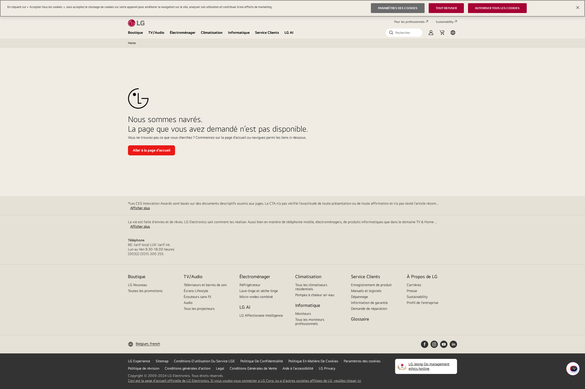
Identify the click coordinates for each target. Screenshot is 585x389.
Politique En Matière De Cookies (313, 361)
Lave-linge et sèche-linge (258, 291)
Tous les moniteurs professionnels (309, 321)
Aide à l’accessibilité (297, 368)
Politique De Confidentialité (261, 361)
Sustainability (444, 21)
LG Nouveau (137, 285)
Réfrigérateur (250, 285)
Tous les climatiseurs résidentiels (311, 287)
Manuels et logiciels (366, 291)
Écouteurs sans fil (197, 297)
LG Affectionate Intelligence (261, 315)
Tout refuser (446, 8)
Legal (220, 368)
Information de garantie (369, 302)
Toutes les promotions (145, 291)
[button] (404, 33)
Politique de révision (143, 368)
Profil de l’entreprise (422, 302)
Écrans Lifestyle (196, 291)
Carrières (414, 285)
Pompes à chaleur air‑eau (314, 295)
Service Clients (267, 32)
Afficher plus (140, 208)
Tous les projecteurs (199, 308)
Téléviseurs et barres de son (205, 285)
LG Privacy (327, 368)
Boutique (135, 32)
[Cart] (442, 33)
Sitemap (162, 361)
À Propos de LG (422, 276)
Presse (412, 291)
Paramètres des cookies (362, 361)
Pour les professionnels (409, 21)
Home (132, 43)
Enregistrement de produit (371, 285)
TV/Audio (156, 32)
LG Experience (139, 361)
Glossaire (360, 318)
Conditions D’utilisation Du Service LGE (204, 361)
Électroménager (182, 32)
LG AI (289, 32)
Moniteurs (303, 313)
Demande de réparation (369, 308)
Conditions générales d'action (187, 368)
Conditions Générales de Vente (253, 368)
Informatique (239, 32)
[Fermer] (578, 8)
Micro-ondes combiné (256, 297)
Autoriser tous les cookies (497, 8)
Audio (188, 302)
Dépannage (359, 297)
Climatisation (212, 32)
